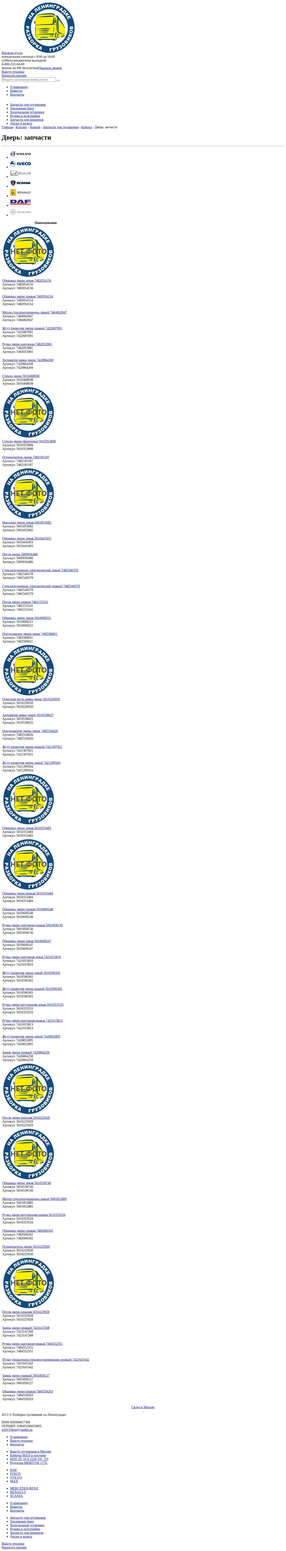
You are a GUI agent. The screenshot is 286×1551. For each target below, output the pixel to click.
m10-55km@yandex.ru (17, 1429)
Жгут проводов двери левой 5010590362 (31, 973)
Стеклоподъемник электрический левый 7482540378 (40, 570)
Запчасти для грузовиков (61, 127)
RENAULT (18, 1492)
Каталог (21, 127)
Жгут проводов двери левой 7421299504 (31, 763)
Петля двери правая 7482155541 (25, 602)
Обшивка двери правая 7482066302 (27, 1230)
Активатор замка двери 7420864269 (27, 360)
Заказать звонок (50, 68)
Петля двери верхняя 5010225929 (26, 1117)
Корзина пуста (12, 53)
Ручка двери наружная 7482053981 (27, 344)
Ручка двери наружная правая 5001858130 (32, 925)
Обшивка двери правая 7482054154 (27, 296)
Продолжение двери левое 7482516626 (30, 731)
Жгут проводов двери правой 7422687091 (32, 328)
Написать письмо (14, 75)
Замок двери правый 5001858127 (25, 1375)
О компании (19, 1437)
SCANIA (16, 1496)
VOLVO (16, 1477)
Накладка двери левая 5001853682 (26, 522)
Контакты (17, 1444)
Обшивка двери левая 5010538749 (26, 1183)
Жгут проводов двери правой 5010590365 (32, 989)
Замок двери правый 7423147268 (25, 1328)
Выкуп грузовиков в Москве (30, 1451)
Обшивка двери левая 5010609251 (26, 618)
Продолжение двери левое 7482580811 (30, 634)
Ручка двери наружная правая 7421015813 (32, 1020)
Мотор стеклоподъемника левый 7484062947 (34, 312)
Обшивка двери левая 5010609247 (26, 941)
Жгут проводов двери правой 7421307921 (32, 747)
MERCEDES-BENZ (24, 1488)
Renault (35, 127)
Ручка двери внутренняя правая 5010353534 (33, 1215)
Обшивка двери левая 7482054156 (26, 280)
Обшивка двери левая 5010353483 (26, 828)
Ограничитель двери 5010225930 (26, 1246)
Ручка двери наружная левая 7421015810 (31, 957)
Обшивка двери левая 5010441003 (26, 538)
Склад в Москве (143, 1407)
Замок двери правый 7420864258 (25, 1052)
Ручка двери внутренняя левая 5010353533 (32, 1004)
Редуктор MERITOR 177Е (28, 1463)
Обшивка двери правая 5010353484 (27, 893)
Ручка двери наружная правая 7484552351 (32, 1343)
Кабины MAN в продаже (28, 1455)
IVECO (15, 1473)
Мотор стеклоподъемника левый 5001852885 (34, 1199)
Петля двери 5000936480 (20, 554)
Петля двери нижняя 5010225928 (25, 1312)
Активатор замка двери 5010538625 (27, 715)
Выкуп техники (13, 71)
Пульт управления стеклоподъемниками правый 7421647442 (45, 1359)
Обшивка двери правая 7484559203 (27, 1391)
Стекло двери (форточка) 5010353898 (29, 441)
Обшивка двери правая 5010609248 (27, 909)
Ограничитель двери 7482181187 (25, 457)
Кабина (86, 127)
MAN (14, 1481)
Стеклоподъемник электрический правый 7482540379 (41, 586)
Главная (7, 127)
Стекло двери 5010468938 (20, 376)
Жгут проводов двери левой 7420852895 (31, 1036)
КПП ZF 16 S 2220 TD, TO (29, 1459)
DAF (13, 1470)
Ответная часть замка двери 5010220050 (31, 699)
